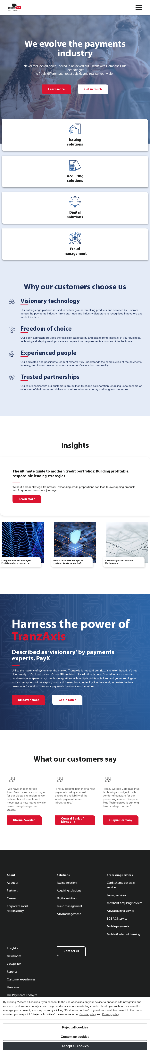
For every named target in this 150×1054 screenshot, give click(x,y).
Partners (12, 890)
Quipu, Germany (120, 820)
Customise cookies (75, 1036)
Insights (12, 948)
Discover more (28, 700)
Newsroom (14, 956)
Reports (12, 971)
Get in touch (93, 89)
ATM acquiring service (120, 911)
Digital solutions (67, 898)
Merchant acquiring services (124, 903)
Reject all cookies (75, 1027)
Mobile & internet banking (123, 934)
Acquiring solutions (69, 890)
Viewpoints (14, 964)
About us (13, 882)
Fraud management (69, 906)
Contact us (71, 951)
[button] (139, 7)
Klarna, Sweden (24, 820)
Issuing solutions (67, 882)
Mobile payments (118, 926)
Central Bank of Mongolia (72, 820)
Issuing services (116, 895)
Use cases (13, 987)
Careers (11, 898)
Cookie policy (87, 1014)
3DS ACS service (117, 918)
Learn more (56, 89)
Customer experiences (21, 979)
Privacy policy (110, 1014)
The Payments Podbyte (22, 995)
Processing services (120, 875)
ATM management (69, 914)
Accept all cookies (75, 1046)
